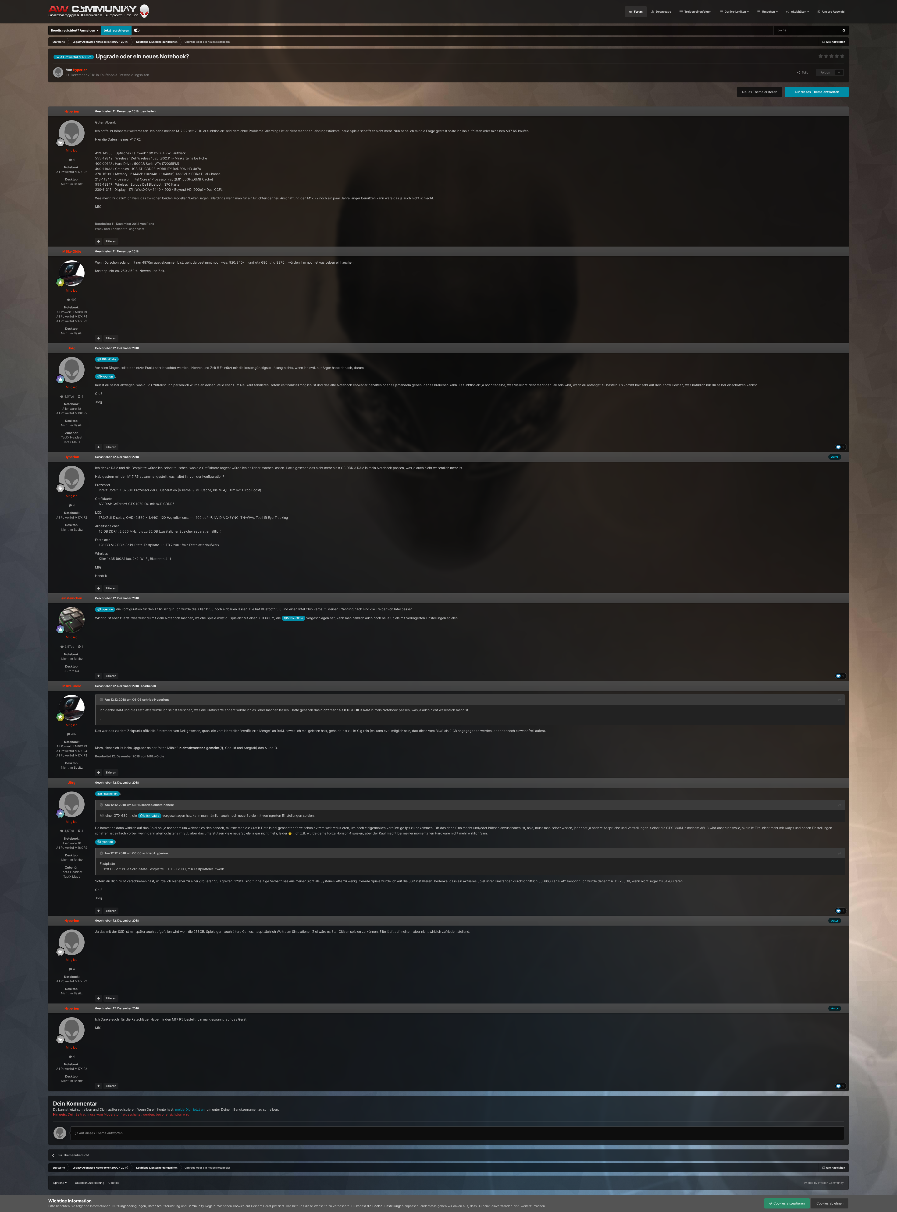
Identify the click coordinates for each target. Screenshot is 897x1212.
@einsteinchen (107, 793)
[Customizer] (137, 30)
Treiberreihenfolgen (697, 11)
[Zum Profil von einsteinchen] (72, 620)
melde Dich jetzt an (190, 1109)
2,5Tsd (69, 646)
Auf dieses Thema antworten (816, 92)
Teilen (805, 72)
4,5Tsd (68, 396)
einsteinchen (163, 805)
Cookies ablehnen (829, 1203)
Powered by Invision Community (823, 1182)
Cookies (113, 1182)
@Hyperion (105, 376)
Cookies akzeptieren (788, 1203)
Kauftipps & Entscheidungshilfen (124, 75)
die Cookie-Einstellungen (385, 1206)
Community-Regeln (201, 1206)
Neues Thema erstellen (759, 92)
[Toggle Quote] (102, 699)
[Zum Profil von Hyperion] (58, 72)
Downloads (663, 11)
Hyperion (161, 699)
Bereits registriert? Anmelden (73, 30)
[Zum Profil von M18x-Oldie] (72, 273)
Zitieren (111, 241)
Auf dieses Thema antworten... (101, 1133)
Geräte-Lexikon (735, 11)
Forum (638, 11)
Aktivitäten (798, 11)
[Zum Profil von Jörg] (72, 370)
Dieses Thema (824, 30)
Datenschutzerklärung (89, 1182)
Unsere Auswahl (833, 11)
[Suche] (844, 30)
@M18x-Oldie (106, 359)
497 (73, 299)
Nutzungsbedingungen (129, 1206)
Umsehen (768, 11)
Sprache (59, 1182)
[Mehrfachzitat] (98, 241)
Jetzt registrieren (116, 30)
